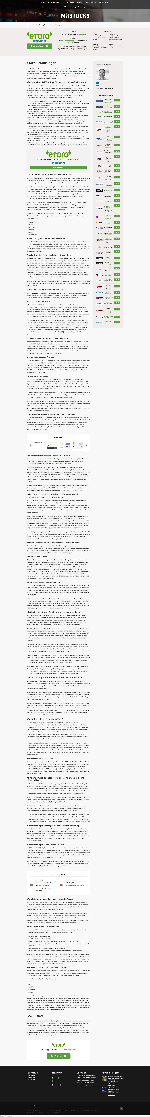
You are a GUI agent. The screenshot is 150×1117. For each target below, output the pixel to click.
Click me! (6, 1116)
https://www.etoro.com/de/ (116, 46)
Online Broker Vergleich (49, 2)
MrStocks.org (80, 1075)
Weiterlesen (111, 1085)
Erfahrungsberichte (43, 25)
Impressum (31, 1075)
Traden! (117, 100)
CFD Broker (90, 2)
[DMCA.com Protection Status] (57, 1072)
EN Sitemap (31, 1079)
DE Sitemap (31, 1077)
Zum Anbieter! (37, 46)
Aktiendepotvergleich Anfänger (75, 7)
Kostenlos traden (31, 25)
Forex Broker (103, 2)
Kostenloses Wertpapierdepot (73, 2)
